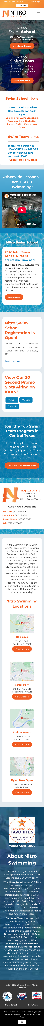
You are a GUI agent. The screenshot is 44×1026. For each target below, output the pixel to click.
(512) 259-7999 (21, 515)
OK (22, 1022)
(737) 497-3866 (15, 523)
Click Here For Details (23, 159)
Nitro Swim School (30, 495)
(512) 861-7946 (20, 511)
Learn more (12, 361)
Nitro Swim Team (30, 499)
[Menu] (38, 14)
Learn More (22, 6)
